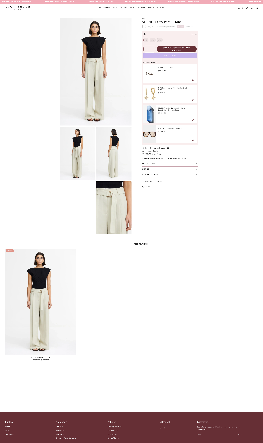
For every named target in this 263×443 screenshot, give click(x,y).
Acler (143, 18)
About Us (59, 427)
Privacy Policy (112, 434)
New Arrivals (9, 434)
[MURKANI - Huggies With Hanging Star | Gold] (149, 94)
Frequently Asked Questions (66, 438)
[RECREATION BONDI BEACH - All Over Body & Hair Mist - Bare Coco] (149, 114)
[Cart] (256, 7)
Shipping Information (115, 427)
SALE (7, 430)
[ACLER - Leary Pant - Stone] (40, 302)
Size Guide (60, 434)
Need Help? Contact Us (153, 181)
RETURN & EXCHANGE (150, 174)
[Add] (193, 79)
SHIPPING (145, 169)
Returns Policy (113, 430)
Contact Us (60, 430)
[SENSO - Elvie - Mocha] (149, 73)
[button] (123, 7)
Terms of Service (113, 438)
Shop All (8, 427)
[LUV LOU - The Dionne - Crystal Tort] (149, 134)
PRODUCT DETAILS (148, 164)
